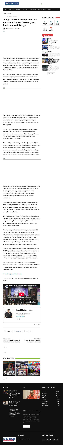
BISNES (49, 51)
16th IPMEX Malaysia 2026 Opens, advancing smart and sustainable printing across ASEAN (54, 55)
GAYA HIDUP (9, 13)
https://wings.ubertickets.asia (12, 274)
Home (4, 13)
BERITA (49, 38)
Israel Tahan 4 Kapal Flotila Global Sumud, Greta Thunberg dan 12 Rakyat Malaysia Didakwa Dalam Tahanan (14, 412)
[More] (30, 331)
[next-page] (6, 378)
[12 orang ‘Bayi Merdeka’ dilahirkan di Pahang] (34, 368)
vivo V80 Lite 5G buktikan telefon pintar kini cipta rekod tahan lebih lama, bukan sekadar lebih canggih (53, 61)
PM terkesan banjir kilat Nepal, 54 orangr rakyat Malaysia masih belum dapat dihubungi (53, 69)
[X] (54, 440)
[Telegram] (50, 440)
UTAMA (15, 16)
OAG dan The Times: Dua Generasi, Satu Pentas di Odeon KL (53, 48)
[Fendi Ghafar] (4, 28)
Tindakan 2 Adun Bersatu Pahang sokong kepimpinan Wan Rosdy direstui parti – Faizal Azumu (31, 404)
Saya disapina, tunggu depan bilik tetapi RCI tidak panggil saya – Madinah (53, 42)
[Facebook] (43, 440)
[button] (57, 9)
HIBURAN (11, 16)
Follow (51, 21)
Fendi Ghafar (10, 28)
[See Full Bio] (25, 316)
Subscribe (51, 27)
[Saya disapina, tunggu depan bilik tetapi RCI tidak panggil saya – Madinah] (45, 41)
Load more (50, 73)
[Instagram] (17, 320)
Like (45, 21)
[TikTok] (20, 320)
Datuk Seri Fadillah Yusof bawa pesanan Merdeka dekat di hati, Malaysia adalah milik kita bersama (9, 373)
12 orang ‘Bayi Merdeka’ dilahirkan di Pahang (34, 374)
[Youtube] (57, 440)
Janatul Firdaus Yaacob (32, 410)
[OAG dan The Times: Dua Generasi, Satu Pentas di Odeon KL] (45, 47)
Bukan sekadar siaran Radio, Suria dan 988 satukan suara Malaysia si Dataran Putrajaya (21, 373)
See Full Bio (20, 316)
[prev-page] (4, 378)
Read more (26, 426)
